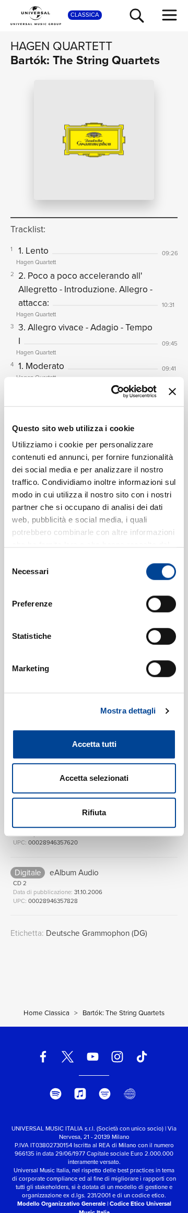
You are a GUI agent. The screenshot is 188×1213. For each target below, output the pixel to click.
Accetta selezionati (94, 778)
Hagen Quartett (61, 46)
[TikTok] (142, 1056)
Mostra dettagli (128, 710)
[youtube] (93, 1056)
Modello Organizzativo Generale (61, 1203)
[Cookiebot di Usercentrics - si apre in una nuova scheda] (116, 391)
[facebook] (43, 1056)
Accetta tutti (94, 744)
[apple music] (80, 1093)
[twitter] (68, 1056)
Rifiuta (94, 812)
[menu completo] (169, 15)
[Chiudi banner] (172, 391)
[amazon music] (105, 1093)
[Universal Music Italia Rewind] (130, 1093)
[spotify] (55, 1093)
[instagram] (117, 1056)
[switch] (161, 604)
